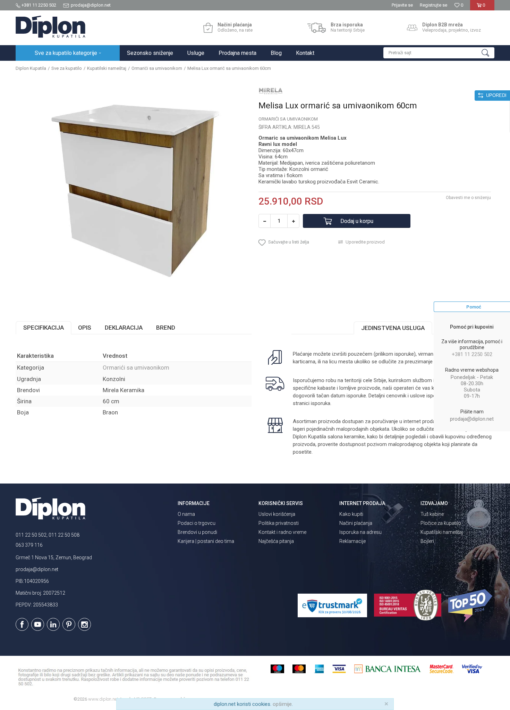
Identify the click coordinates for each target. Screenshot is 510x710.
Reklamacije (352, 541)
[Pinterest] (68, 624)
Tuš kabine (432, 514)
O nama (186, 514)
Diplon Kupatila (31, 68)
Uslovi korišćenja (276, 514)
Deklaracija (124, 327)
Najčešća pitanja (276, 541)
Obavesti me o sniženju (468, 197)
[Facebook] (22, 624)
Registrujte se (433, 5)
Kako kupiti (351, 514)
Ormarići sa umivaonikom (156, 68)
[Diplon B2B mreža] (412, 28)
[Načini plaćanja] (208, 28)
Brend (165, 327)
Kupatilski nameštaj (106, 68)
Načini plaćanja (355, 523)
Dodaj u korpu (356, 221)
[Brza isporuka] (316, 28)
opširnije (282, 704)
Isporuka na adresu (360, 532)
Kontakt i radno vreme (282, 532)
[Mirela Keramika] (270, 91)
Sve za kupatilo (66, 68)
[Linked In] (53, 624)
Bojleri (427, 541)
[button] (438, 52)
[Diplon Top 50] (471, 605)
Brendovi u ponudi (197, 532)
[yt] (37, 624)
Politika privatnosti (278, 523)
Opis (84, 327)
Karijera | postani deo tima (206, 541)
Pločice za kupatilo (440, 523)
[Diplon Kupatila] (50, 27)
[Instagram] (84, 624)
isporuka (320, 403)
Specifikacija (43, 327)
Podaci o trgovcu (196, 523)
